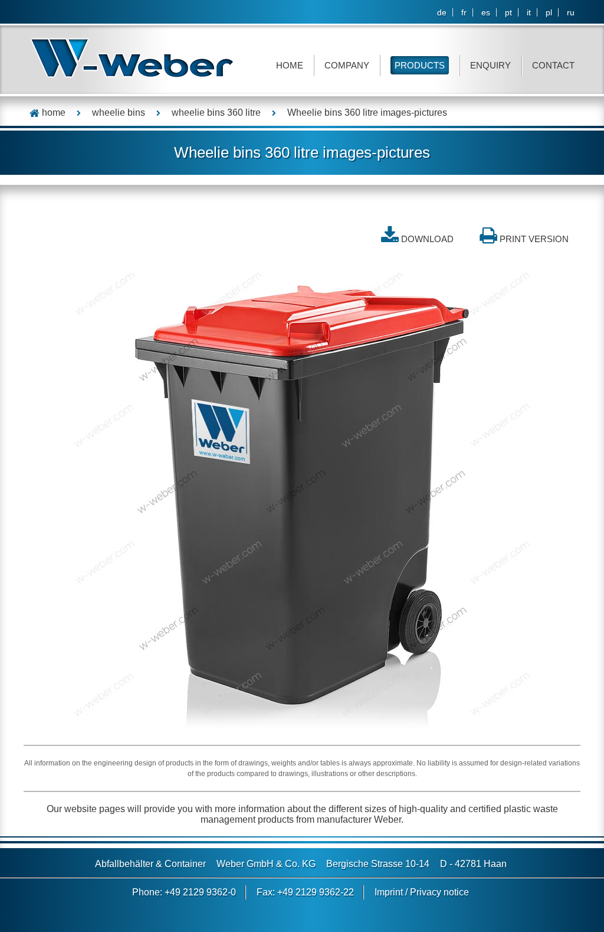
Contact (553, 65)
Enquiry (490, 65)
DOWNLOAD (427, 239)
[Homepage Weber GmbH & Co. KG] (132, 58)
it (529, 12)
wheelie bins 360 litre (216, 112)
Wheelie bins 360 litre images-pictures (367, 112)
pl (549, 12)
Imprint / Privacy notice (422, 892)
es (485, 12)
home (52, 112)
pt (508, 12)
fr (464, 12)
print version (534, 239)
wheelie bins (118, 112)
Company (346, 65)
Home (289, 65)
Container (185, 864)
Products (420, 65)
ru (571, 12)
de (442, 12)
